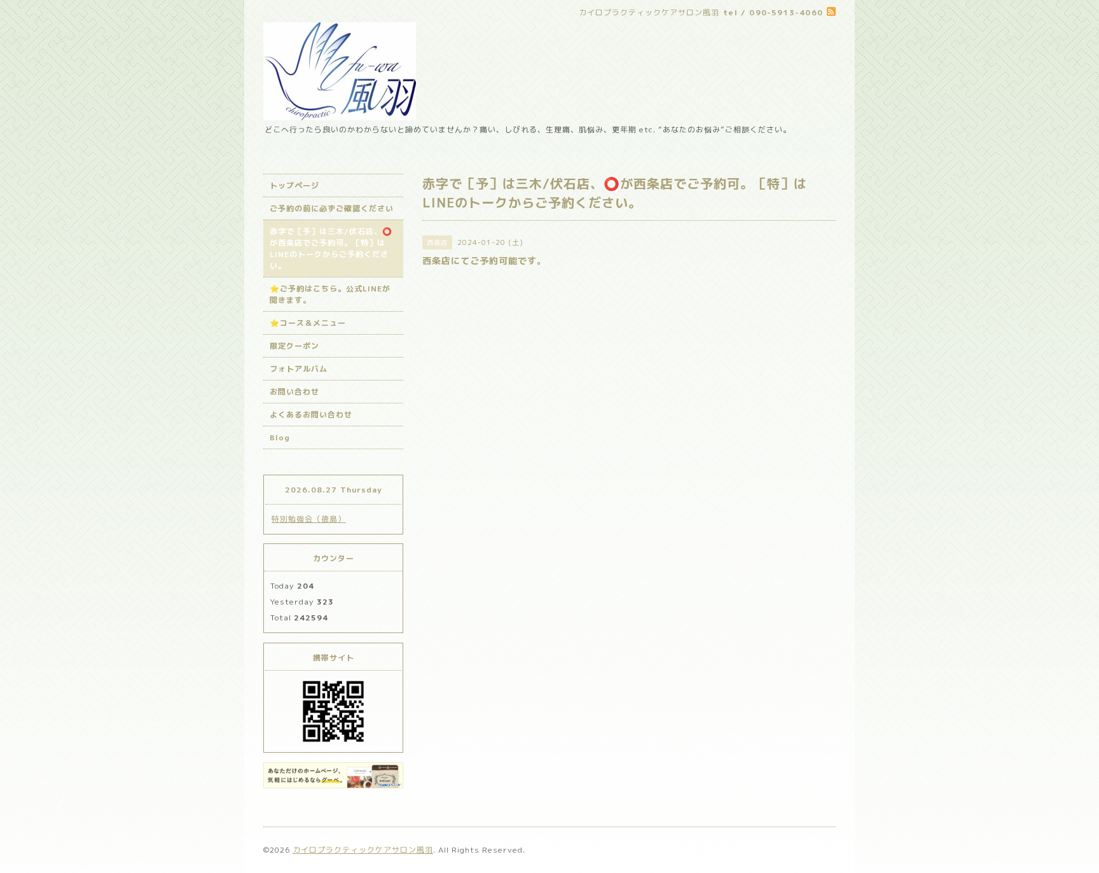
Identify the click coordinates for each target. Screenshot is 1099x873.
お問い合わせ (294, 391)
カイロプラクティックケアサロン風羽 (363, 849)
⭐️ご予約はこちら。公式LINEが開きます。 (330, 294)
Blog (280, 437)
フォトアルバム (299, 368)
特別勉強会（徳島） (309, 518)
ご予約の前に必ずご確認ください (332, 208)
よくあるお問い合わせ (311, 414)
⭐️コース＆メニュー (308, 323)
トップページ (294, 185)
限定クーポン (294, 345)
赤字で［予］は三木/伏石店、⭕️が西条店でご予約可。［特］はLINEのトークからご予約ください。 (331, 248)
